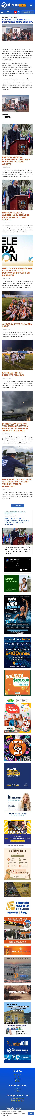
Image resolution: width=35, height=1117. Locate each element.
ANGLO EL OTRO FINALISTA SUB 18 (17, 325)
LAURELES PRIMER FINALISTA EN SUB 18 (13, 374)
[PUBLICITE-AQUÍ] (17, 1050)
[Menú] (31, 5)
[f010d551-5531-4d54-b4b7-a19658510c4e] (17, 864)
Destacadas (9, 512)
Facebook (17, 1089)
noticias (16, 512)
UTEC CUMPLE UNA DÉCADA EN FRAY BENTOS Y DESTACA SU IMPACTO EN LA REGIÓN (17, 271)
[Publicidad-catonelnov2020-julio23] (17, 992)
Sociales (17, 1077)
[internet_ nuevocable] (17, 652)
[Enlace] (14, 5)
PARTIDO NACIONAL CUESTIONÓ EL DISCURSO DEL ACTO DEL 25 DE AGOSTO (16, 160)
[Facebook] (18, 12)
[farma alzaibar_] (17, 1018)
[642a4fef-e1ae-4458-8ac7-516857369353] (17, 683)
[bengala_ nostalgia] (17, 748)
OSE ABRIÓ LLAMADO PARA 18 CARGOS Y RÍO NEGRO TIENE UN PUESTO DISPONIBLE (17, 483)
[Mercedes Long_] (17, 805)
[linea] (17, 907)
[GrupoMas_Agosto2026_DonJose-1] (17, 715)
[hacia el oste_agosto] (17, 970)
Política (22, 512)
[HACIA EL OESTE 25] (17, 950)
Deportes (18, 1079)
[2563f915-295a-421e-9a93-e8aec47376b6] (17, 833)
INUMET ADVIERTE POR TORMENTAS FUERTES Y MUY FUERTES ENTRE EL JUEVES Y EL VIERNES (15, 427)
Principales (8, 514)
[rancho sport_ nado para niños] (17, 614)
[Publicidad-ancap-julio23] (17, 930)
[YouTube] (15, 12)
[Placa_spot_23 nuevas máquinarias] (17, 776)
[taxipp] (17, 889)
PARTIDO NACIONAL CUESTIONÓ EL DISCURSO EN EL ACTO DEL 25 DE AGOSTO (16, 216)
